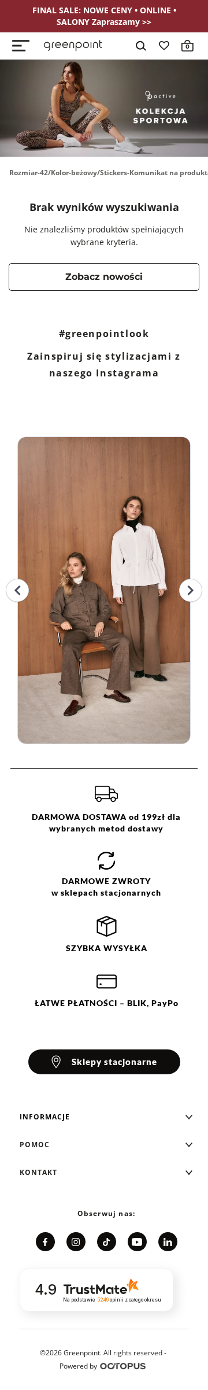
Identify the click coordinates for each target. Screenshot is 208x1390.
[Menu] (20, 45)
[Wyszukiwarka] (141, 45)
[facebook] (45, 1241)
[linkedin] (167, 1241)
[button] (106, 1117)
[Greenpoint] (73, 45)
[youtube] (137, 1241)
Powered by (78, 1366)
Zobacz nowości (104, 276)
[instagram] (76, 1241)
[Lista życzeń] (164, 45)
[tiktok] (106, 1241)
